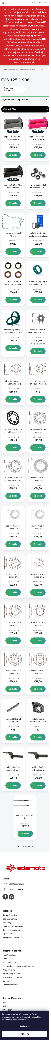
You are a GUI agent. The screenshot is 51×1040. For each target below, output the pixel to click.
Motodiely (6, 922)
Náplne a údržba (9, 919)
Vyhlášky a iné (8, 970)
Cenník (5, 959)
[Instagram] (11, 897)
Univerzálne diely (9, 915)
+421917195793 (16, 889)
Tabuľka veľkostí (9, 955)
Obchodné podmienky (12, 962)
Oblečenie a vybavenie (12, 930)
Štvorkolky (7, 1010)
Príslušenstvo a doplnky (12, 926)
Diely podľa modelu (10, 937)
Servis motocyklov (10, 985)
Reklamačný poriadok (11, 973)
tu (28, 1020)
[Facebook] (5, 897)
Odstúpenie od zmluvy (12, 977)
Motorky (6, 1002)
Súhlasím (24, 1034)
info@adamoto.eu (16, 884)
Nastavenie (25, 1026)
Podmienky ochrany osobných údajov (18, 966)
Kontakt (5, 981)
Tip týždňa (7, 934)
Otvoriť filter (10, 109)
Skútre (5, 1006)
